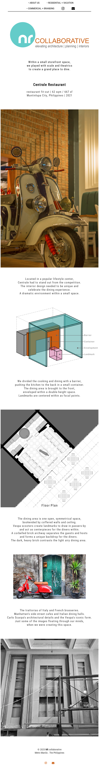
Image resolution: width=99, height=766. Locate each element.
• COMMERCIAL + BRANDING (40, 8)
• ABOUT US (33, 2)
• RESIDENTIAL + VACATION (60, 2)
